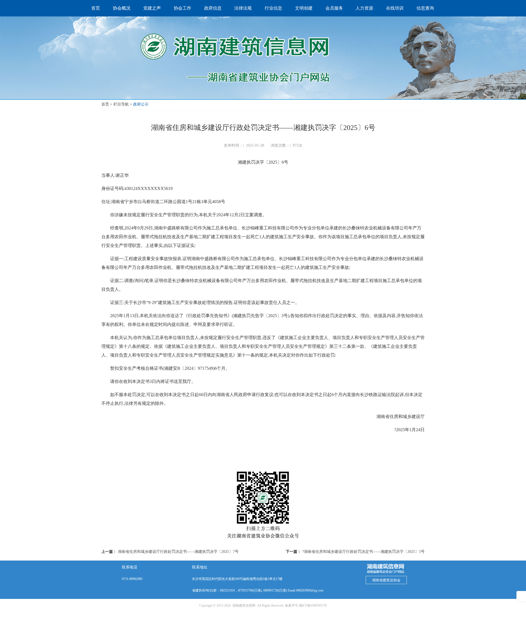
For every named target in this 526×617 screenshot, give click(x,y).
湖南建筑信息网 (243, 605)
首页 (105, 104)
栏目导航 (121, 104)
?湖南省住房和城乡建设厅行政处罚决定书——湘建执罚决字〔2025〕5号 (363, 552)
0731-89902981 (132, 579)
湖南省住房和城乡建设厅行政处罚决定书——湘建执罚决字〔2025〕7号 (178, 552)
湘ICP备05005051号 (313, 605)
